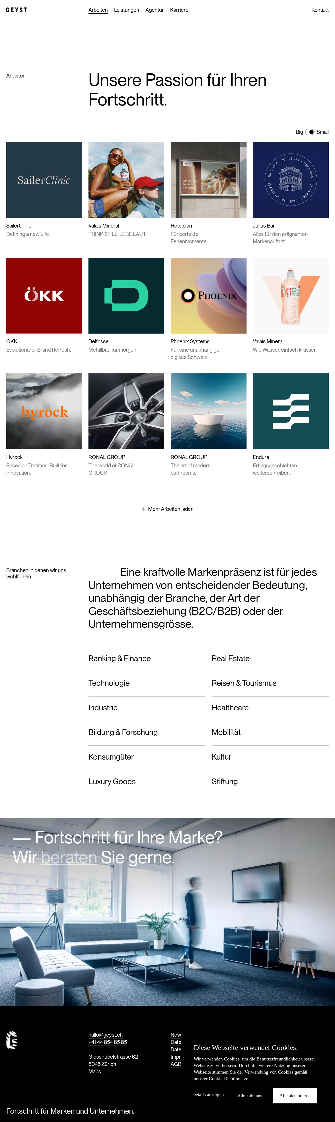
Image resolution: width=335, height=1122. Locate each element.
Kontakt (320, 10)
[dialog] (255, 1075)
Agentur (155, 10)
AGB (176, 1064)
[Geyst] (16, 10)
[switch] (310, 132)
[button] (210, 1094)
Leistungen (126, 10)
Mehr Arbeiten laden (171, 509)
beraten (69, 857)
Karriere (179, 10)
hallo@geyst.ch (105, 1035)
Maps (94, 1071)
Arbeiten (98, 10)
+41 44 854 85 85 (107, 1042)
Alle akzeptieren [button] (295, 1095)
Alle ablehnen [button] (250, 1095)
